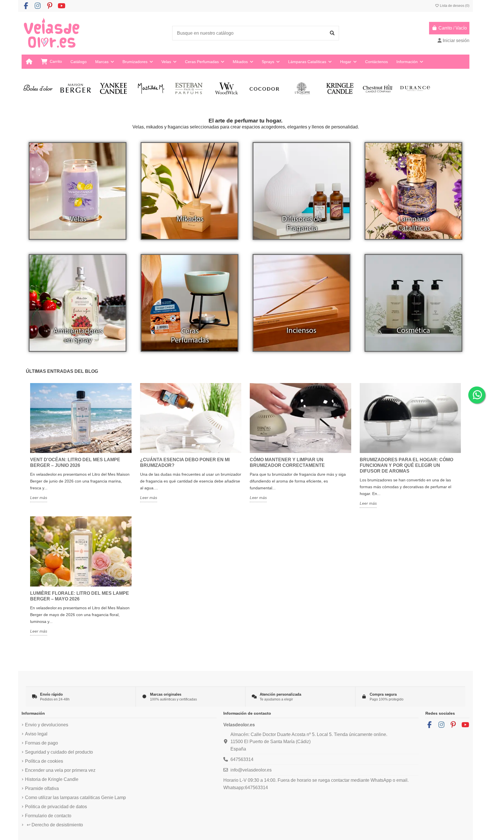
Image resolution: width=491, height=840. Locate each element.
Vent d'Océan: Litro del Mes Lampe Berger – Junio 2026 (75, 462)
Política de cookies (44, 761)
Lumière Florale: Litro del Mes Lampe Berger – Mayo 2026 (79, 596)
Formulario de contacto (48, 815)
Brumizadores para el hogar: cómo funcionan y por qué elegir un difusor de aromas (406, 465)
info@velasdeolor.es (251, 770)
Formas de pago (41, 743)
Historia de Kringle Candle (51, 779)
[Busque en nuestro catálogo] (332, 33)
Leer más (38, 497)
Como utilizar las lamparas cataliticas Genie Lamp (75, 797)
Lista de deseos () (454, 6)
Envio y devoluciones (46, 724)
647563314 (241, 759)
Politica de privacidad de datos (56, 806)
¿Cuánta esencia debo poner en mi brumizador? (185, 462)
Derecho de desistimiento (55, 824)
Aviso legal (36, 733)
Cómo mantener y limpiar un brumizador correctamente (287, 462)
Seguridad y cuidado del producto (59, 752)
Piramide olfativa (42, 788)
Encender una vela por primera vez (60, 770)
